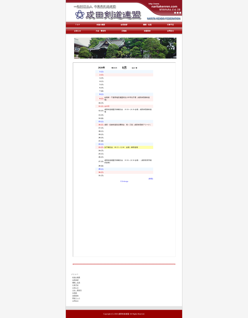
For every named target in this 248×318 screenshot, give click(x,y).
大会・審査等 (77, 290)
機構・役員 (76, 282)
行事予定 (75, 285)
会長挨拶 (75, 280)
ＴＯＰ (77, 25)
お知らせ (75, 288)
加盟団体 (75, 296)
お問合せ (75, 301)
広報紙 (74, 293)
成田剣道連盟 (123, 314)
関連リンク (76, 298)
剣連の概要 (76, 277)
